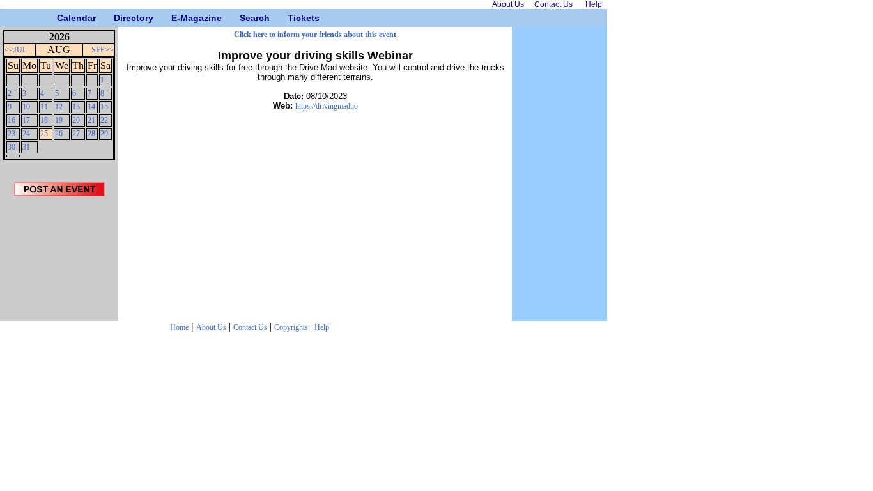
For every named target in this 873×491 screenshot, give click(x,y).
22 (104, 120)
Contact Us (250, 327)
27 (76, 133)
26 (59, 133)
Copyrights (292, 327)
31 (26, 147)
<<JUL (15, 49)
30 (11, 147)
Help (321, 327)
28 (91, 133)
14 (91, 106)
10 (26, 106)
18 (44, 120)
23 (11, 133)
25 (44, 133)
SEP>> (102, 49)
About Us (211, 327)
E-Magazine (176, 18)
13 (76, 106)
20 (76, 120)
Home (179, 327)
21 (91, 120)
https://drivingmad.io (326, 106)
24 (26, 133)
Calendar (61, 18)
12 (59, 106)
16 (11, 120)
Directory (118, 18)
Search (244, 18)
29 (104, 133)
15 (104, 106)
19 (59, 120)
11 (44, 106)
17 (26, 120)
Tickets (292, 18)
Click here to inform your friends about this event (315, 34)
